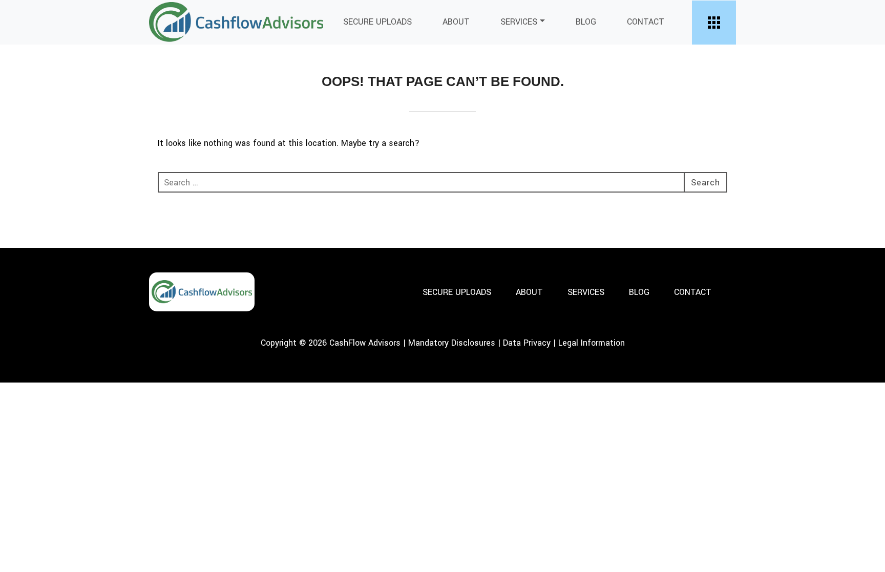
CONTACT (645, 22)
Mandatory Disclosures (451, 343)
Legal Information (591, 343)
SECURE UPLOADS (377, 22)
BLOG (586, 22)
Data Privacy (527, 343)
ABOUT (456, 22)
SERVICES (518, 22)
